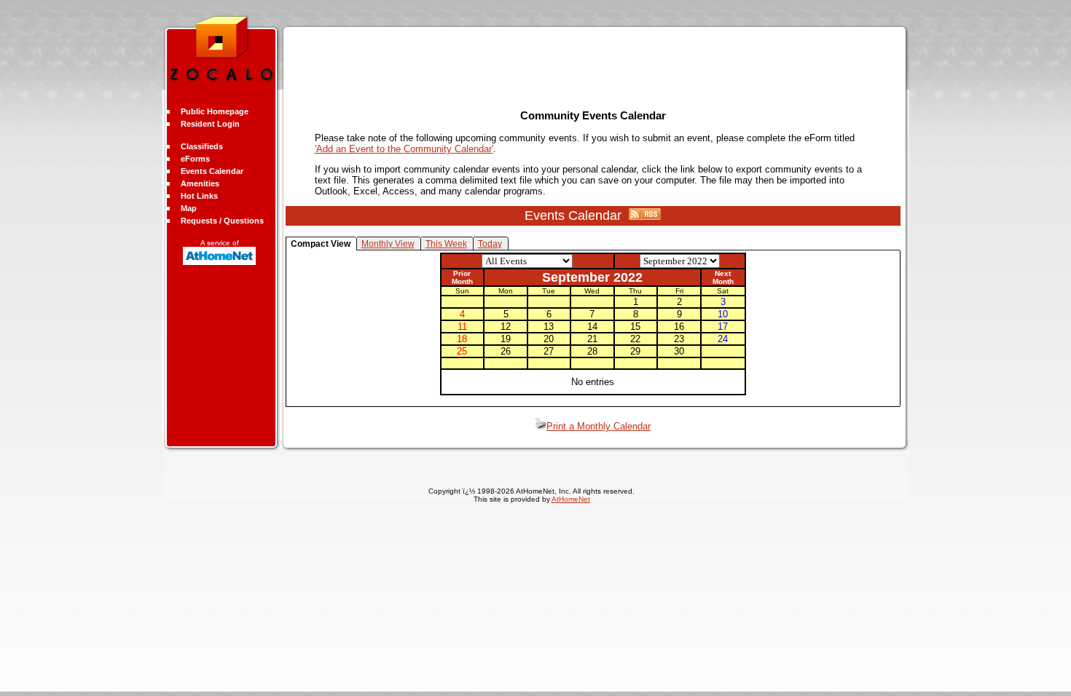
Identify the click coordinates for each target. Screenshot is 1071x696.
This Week (446, 244)
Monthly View (388, 244)
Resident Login (210, 123)
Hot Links (199, 195)
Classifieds (202, 146)
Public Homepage (214, 111)
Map (189, 208)
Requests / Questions (222, 220)
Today (490, 244)
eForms (195, 158)
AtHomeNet (571, 499)
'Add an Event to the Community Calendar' (404, 148)
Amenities (200, 183)
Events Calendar (212, 171)
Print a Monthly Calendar (598, 426)
